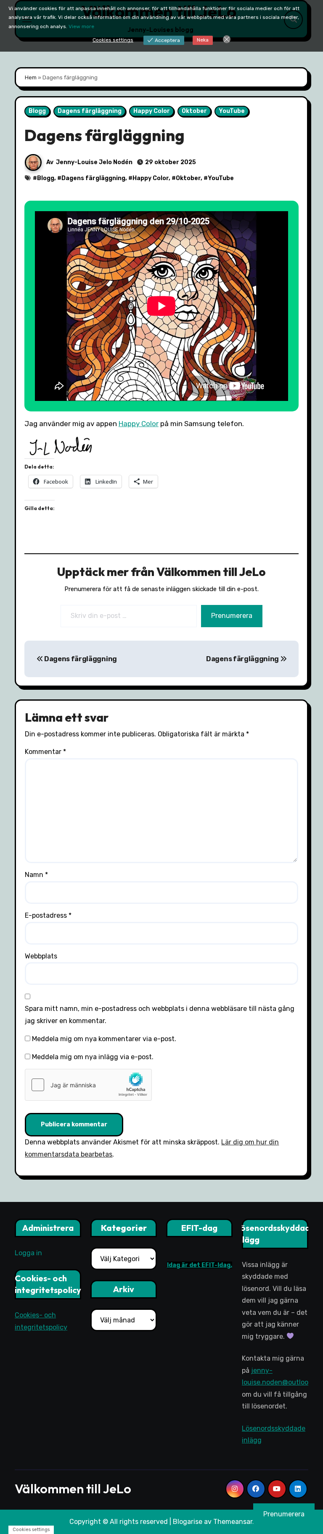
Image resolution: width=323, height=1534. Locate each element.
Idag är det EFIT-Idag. (199, 1265)
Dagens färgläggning (90, 111)
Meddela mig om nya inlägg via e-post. (93, 1057)
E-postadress (48, 915)
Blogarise (187, 1522)
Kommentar (45, 752)
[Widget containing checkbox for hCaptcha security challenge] (88, 1085)
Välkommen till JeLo (73, 1489)
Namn (36, 875)
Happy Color (151, 111)
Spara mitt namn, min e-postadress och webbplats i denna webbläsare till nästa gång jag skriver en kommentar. (159, 1014)
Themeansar (232, 1522)
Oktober (194, 111)
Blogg (37, 111)
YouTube (232, 111)
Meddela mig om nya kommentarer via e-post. (104, 1039)
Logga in (28, 1253)
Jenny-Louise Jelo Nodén (94, 162)
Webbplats (41, 956)
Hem (31, 77)
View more (81, 26)
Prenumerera (231, 616)
